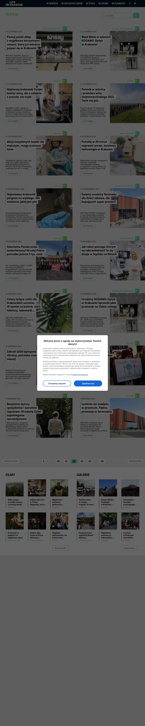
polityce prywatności (80, 375)
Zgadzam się (88, 383)
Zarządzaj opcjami (57, 383)
